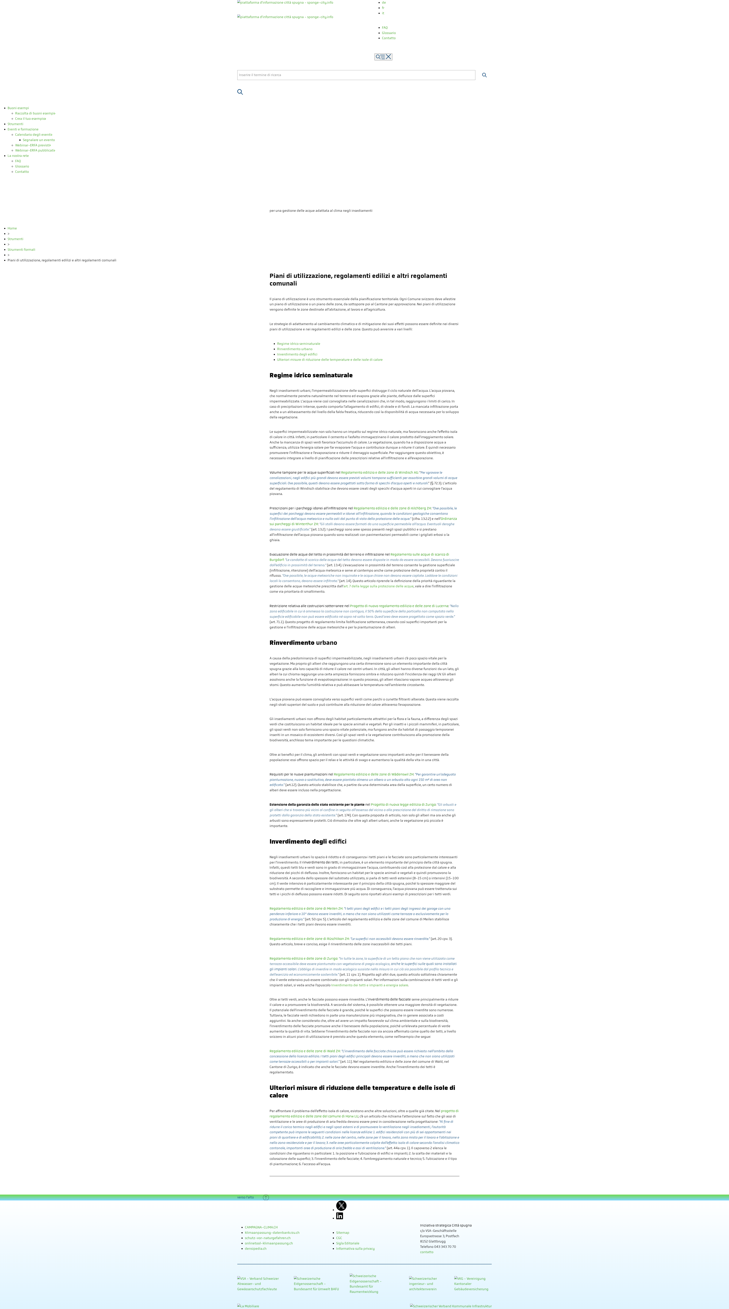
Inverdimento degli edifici (297, 354)
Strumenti (15, 124)
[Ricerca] (484, 75)
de (384, 2)
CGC (339, 1238)
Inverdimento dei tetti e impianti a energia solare (369, 985)
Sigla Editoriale (347, 1243)
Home (12, 228)
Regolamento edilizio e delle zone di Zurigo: (304, 958)
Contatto (389, 38)
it (383, 13)
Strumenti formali (21, 249)
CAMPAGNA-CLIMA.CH (261, 1227)
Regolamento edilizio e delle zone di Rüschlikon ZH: (310, 939)
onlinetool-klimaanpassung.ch (269, 1243)
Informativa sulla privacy (355, 1248)
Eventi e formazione (23, 129)
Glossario (389, 33)
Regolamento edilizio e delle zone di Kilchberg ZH (392, 508)
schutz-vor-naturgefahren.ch (268, 1238)
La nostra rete (18, 156)
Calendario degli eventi (33, 134)
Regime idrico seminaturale (298, 344)
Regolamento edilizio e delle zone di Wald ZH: (305, 1051)
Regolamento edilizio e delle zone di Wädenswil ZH (373, 774)
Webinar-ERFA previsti (32, 145)
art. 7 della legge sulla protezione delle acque (378, 586)
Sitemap (342, 1233)
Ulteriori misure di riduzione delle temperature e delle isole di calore (330, 360)
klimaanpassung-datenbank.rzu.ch (272, 1233)
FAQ (385, 27)
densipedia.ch (256, 1248)
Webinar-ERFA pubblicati (34, 150)
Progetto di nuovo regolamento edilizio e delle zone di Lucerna (399, 606)
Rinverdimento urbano (294, 349)
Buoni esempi (18, 108)
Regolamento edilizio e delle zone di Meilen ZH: (306, 908)
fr (383, 8)
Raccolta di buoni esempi (34, 113)
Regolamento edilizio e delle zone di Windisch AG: (380, 472)
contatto (426, 1252)
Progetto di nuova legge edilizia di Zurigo (403, 804)
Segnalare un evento (39, 140)
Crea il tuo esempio (30, 119)
